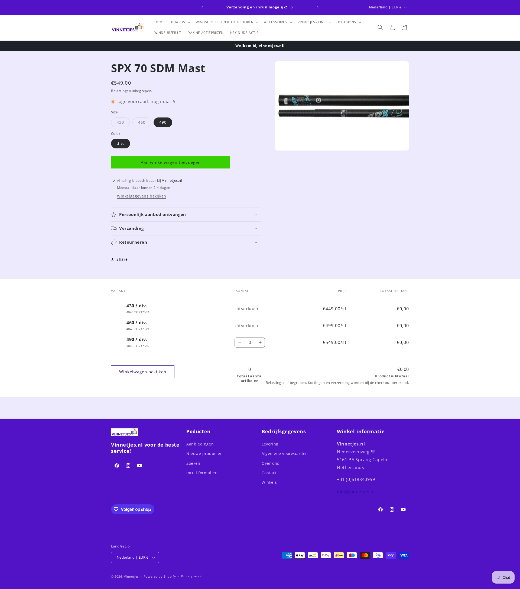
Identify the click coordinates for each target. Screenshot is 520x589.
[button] (180, 22)
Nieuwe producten (204, 453)
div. (120, 143)
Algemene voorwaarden (285, 453)
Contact (269, 472)
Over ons (270, 463)
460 (144, 123)
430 (123, 123)
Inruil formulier (201, 472)
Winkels (269, 482)
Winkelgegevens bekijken (141, 196)
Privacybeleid (192, 576)
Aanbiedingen (200, 444)
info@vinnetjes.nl (356, 492)
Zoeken (193, 463)
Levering (270, 444)
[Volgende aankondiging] (318, 7)
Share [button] (122, 259)
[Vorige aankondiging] (202, 7)
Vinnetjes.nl (133, 576)
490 (163, 122)
